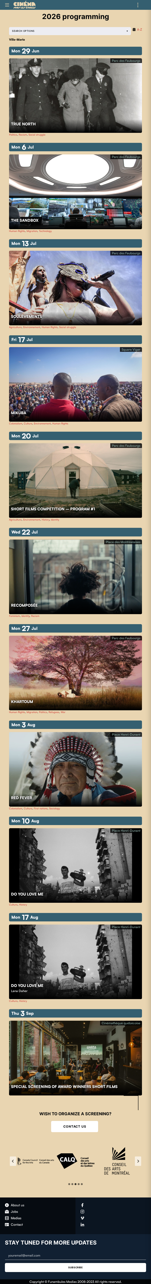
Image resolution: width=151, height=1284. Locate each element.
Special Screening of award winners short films (65, 1086)
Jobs (14, 1211)
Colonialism (15, 423)
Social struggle (37, 134)
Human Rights (17, 231)
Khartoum (22, 701)
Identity (55, 519)
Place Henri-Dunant (126, 734)
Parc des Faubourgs (126, 61)
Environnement (31, 327)
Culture (28, 423)
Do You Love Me (27, 894)
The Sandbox (25, 220)
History (45, 519)
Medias (16, 1218)
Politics (13, 134)
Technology (45, 231)
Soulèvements (27, 316)
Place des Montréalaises (123, 542)
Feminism (14, 615)
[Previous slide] (13, 1161)
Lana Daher (19, 991)
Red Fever (22, 797)
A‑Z (139, 29)
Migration (32, 231)
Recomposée (25, 605)
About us (17, 1205)
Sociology (54, 808)
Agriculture (15, 327)
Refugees (54, 712)
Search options (23, 30)
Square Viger (131, 349)
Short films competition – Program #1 (53, 509)
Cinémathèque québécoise (121, 1023)
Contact (17, 1224)
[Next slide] (138, 1161)
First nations (41, 808)
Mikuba (19, 412)
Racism (23, 134)
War (63, 712)
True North (24, 124)
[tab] (69, 1184)
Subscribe (75, 1267)
